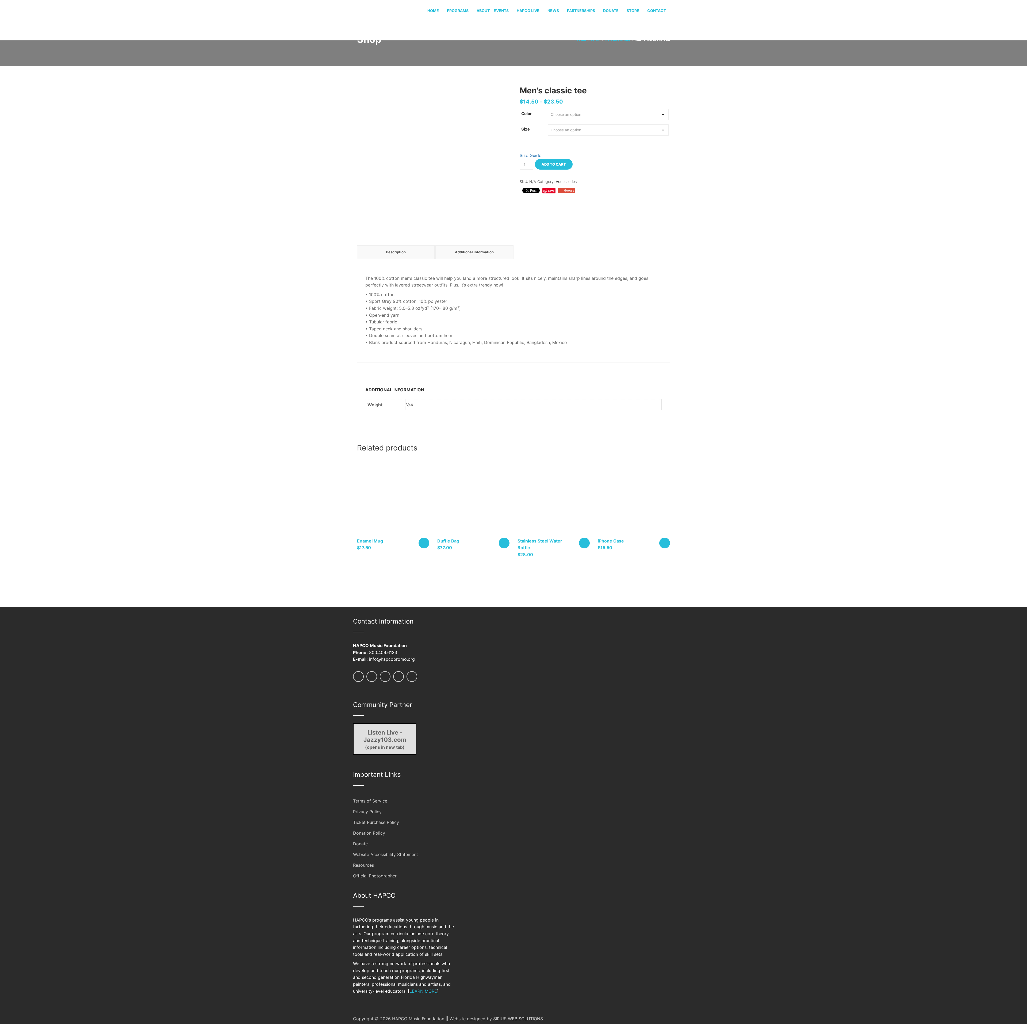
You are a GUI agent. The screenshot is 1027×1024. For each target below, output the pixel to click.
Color (526, 114)
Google (569, 190)
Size (525, 129)
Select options (664, 543)
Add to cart (554, 164)
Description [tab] (396, 252)
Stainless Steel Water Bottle (540, 544)
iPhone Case (611, 541)
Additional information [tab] (474, 252)
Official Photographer (375, 875)
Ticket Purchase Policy (376, 822)
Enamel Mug (370, 541)
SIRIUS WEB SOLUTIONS (518, 1018)
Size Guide (530, 155)
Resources (363, 865)
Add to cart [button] (424, 543)
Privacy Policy (367, 811)
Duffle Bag (448, 541)
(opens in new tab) (384, 739)
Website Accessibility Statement (385, 854)
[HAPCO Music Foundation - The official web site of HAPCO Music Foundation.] (373, 19)
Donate (360, 843)
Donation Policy (369, 833)
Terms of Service (370, 801)
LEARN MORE (423, 991)
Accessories (566, 181)
